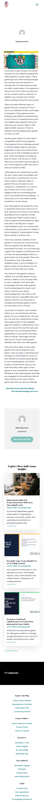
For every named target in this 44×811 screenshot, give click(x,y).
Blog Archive (22, 773)
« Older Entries (10, 651)
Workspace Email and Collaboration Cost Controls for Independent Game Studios (20, 621)
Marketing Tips (22, 753)
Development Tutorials (22, 704)
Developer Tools (22, 742)
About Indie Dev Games (22, 723)
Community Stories (22, 711)
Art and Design (22, 750)
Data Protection (22, 795)
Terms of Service (22, 731)
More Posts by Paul (22, 439)
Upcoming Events (22, 776)
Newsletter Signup (22, 765)
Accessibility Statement (22, 799)
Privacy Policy (22, 727)
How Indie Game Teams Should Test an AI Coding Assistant (22, 562)
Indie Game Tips (22, 708)
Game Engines (22, 746)
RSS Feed (22, 769)
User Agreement (22, 792)
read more (11, 526)
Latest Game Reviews (22, 700)
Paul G (26, 41)
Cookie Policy (22, 788)
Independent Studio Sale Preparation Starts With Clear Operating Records (20, 502)
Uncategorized (27, 23)
